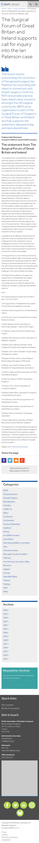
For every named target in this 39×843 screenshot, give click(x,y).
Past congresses (8, 705)
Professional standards (19, 446)
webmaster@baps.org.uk (11, 750)
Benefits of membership (10, 708)
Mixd (17, 828)
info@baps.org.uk (8, 741)
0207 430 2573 (7, 757)
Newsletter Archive (16, 671)
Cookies (4, 834)
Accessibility (6, 840)
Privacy (4, 832)
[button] (36, 4)
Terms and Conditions (10, 837)
